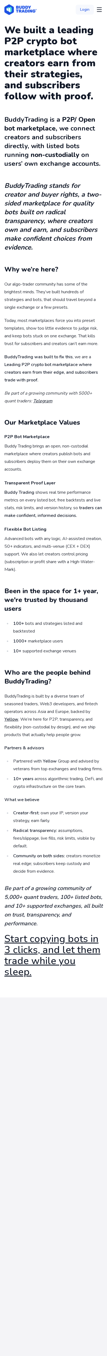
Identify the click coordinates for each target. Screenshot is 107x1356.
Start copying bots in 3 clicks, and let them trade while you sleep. (52, 955)
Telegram (42, 401)
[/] (20, 9)
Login (84, 9)
